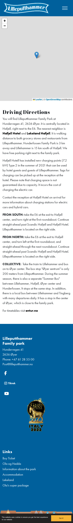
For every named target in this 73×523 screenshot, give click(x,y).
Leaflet (38, 99)
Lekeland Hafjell (38, 133)
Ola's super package (16, 485)
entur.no (32, 310)
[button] (36, 55)
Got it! (61, 518)
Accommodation (13, 474)
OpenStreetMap (53, 99)
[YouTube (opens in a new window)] (36, 393)
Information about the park (19, 469)
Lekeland (8, 480)
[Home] (26, 8)
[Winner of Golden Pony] (36, 415)
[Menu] (65, 8)
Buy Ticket (9, 458)
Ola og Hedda (12, 464)
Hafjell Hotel (12, 133)
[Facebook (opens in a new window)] (36, 373)
